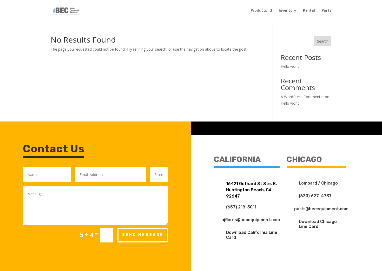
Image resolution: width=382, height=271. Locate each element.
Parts (326, 11)
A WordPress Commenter (302, 96)
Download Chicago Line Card (318, 224)
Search (322, 41)
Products (259, 11)
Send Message (142, 235)
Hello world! (290, 66)
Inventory (287, 11)
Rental (309, 11)
